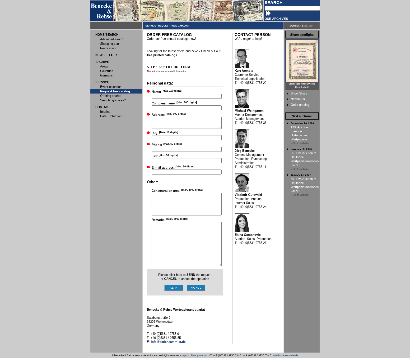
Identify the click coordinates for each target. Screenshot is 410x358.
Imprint (185, 355)
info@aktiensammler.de (285, 355)
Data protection (199, 355)
